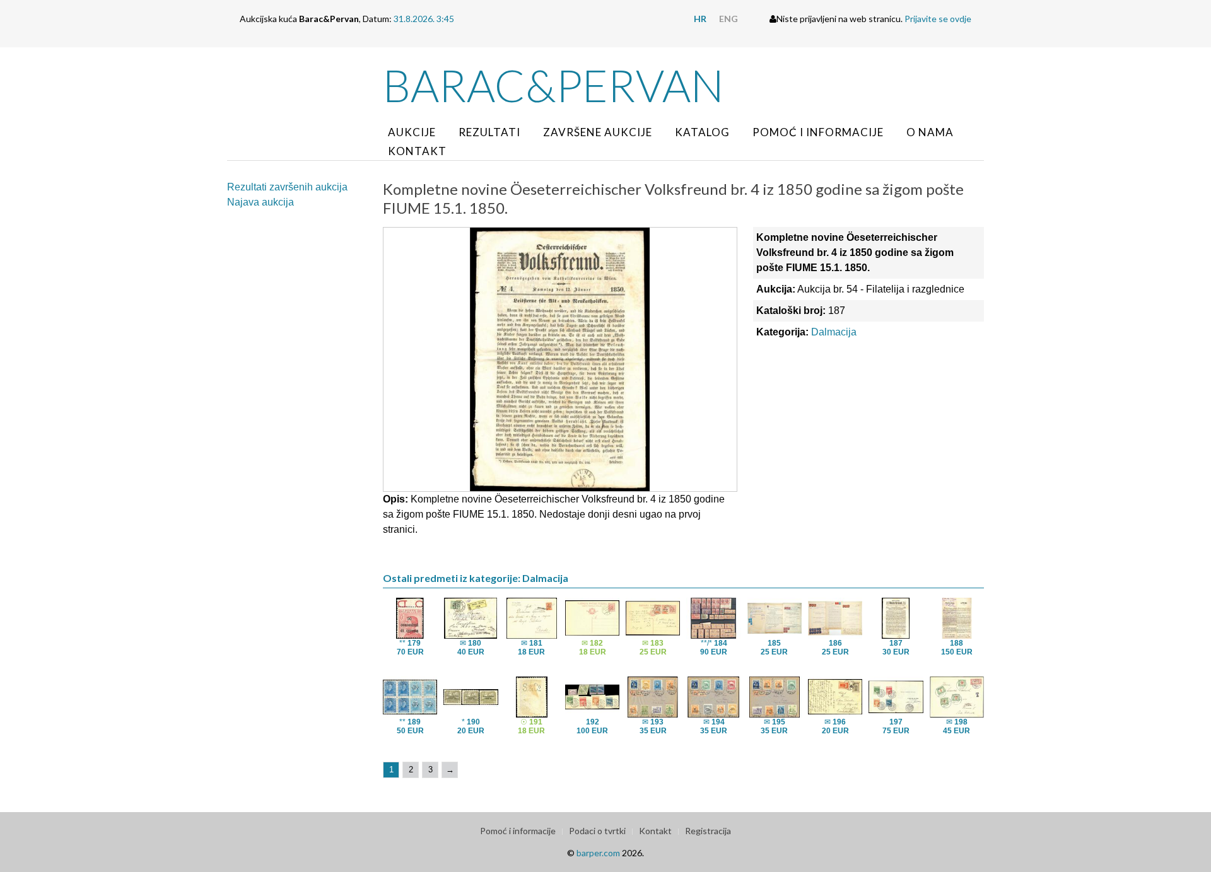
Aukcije (412, 132)
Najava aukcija (260, 202)
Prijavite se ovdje (937, 18)
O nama (930, 132)
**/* (713, 647)
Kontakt (417, 151)
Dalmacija (834, 332)
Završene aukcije (597, 132)
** (410, 647)
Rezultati (489, 132)
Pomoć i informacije (818, 132)
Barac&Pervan (553, 85)
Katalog (702, 132)
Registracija (708, 830)
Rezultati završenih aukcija (287, 187)
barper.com (598, 852)
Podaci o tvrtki (597, 830)
